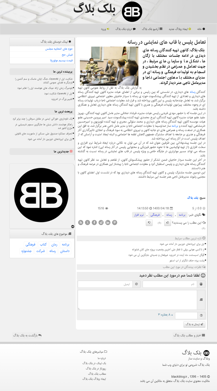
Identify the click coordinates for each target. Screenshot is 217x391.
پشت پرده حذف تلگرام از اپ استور (186, 261)
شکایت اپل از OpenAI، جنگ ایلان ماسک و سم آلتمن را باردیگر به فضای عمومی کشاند (43, 81)
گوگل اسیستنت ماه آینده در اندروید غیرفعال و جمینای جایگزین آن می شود (166, 255)
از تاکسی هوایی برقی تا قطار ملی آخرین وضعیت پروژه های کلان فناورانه (168, 250)
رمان (54, 244)
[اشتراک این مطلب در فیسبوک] (94, 222)
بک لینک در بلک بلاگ (94, 363)
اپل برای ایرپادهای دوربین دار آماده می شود (182, 244)
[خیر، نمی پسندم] (149, 223)
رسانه (193, 92)
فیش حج (67, 54)
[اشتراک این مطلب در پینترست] (115, 222)
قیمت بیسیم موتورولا (61, 60)
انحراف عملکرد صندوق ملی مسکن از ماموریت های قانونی (43, 134)
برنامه (175, 125)
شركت (40, 251)
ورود (104, 29)
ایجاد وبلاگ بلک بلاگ (94, 379)
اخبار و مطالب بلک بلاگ (188, 335)
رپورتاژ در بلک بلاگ (96, 368)
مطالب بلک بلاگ (97, 374)
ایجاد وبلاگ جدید (179, 29)
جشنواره (26, 251)
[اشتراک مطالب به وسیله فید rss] (81, 222)
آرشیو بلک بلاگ (151, 29)
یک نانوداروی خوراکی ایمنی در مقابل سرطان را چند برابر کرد (42, 119)
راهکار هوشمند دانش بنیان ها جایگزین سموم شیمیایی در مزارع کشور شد (43, 126)
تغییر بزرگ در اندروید (61, 99)
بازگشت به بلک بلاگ (25, 335)
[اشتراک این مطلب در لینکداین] (108, 222)
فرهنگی (155, 214)
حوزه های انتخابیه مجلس (59, 48)
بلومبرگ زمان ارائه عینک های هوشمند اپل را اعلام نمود (44, 88)
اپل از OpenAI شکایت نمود (58, 94)
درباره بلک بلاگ (124, 29)
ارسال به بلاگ (193, 324)
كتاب (43, 244)
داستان (64, 251)
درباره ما (102, 358)
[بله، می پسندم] (167, 223)
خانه (200, 29)
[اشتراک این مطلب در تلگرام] (101, 222)
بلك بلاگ (192, 197)
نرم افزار (139, 214)
